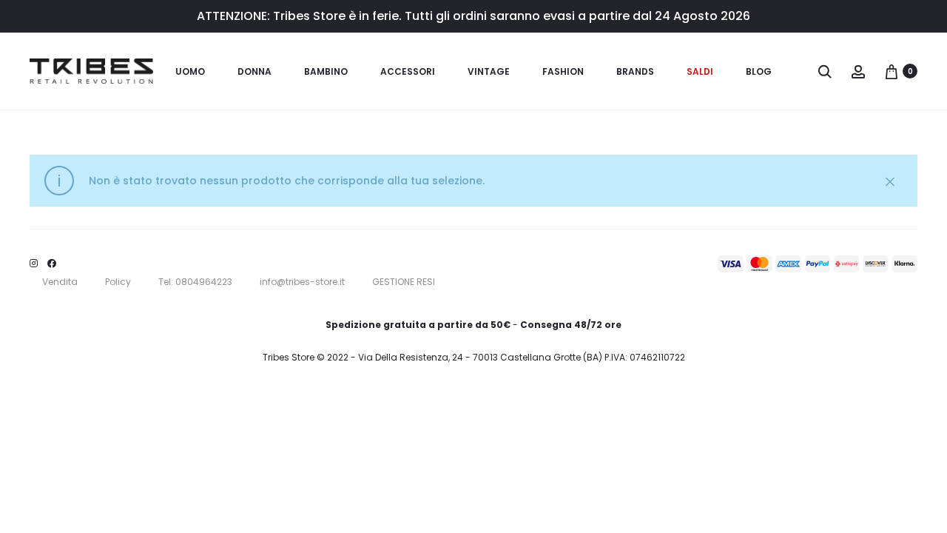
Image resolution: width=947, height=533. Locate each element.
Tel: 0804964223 (195, 281)
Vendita (60, 281)
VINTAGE (489, 71)
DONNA (254, 71)
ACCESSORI (407, 71)
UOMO (190, 71)
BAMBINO (326, 71)
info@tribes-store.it (302, 281)
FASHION (563, 71)
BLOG (759, 71)
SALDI (700, 71)
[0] (891, 71)
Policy (118, 281)
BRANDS (635, 71)
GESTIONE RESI (403, 281)
